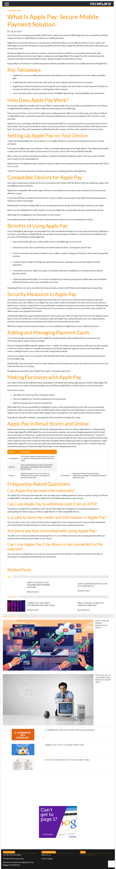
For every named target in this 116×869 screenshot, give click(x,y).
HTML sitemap (47, 859)
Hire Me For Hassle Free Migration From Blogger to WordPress (18, 863)
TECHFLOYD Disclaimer (12, 855)
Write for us (46, 855)
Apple (19, 10)
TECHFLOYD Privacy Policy (13, 859)
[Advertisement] (58, 788)
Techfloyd (11, 10)
